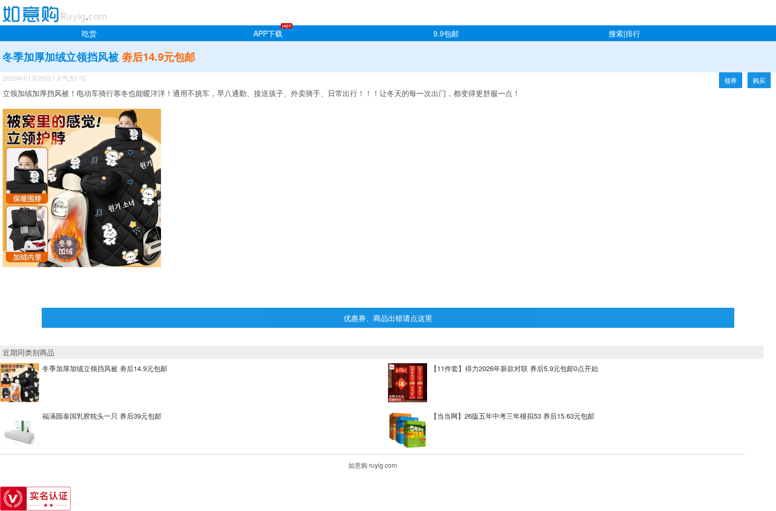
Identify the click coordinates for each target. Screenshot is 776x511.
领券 (730, 79)
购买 (759, 79)
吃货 (89, 33)
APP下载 (267, 33)
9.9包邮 (446, 33)
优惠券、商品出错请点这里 (388, 318)
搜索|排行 (624, 33)
